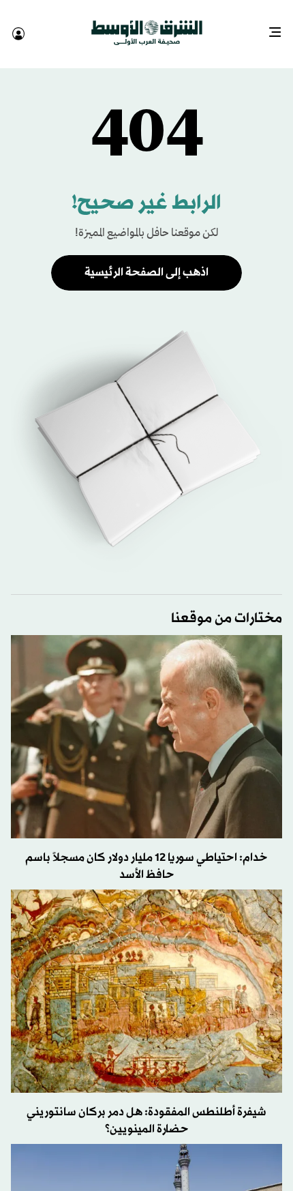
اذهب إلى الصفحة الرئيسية (146, 260)
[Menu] (280, 27)
